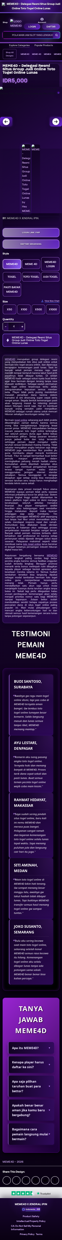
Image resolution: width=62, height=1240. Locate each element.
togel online (21, 420)
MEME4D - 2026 (13, 1161)
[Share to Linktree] (26, 1180)
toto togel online (32, 544)
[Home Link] (16, 23)
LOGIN (32, 26)
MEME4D (10, 359)
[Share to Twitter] (7, 1180)
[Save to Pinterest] (36, 1180)
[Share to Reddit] (45, 1180)
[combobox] (28, 35)
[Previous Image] (6, 121)
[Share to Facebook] (16, 1180)
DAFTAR (50, 26)
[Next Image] (56, 121)
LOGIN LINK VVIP (31, 232)
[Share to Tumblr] (55, 1180)
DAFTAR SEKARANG (31, 244)
